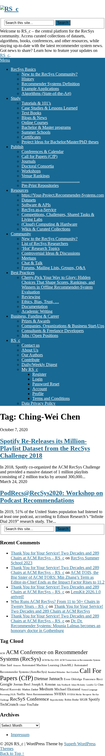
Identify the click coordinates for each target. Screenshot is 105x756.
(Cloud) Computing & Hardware (49, 224)
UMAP (22, 705)
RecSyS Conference (29, 699)
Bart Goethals (72, 672)
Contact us (31, 345)
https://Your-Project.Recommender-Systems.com (63, 195)
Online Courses (35, 122)
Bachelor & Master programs (46, 127)
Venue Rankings (36, 175)
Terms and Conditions (51, 398)
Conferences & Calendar (43, 151)
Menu (5, 60)
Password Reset (45, 384)
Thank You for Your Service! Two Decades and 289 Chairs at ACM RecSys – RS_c (55, 555)
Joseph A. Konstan (44, 684)
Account (39, 388)
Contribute (31, 359)
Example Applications (40, 88)
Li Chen (98, 684)
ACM (2, 653)
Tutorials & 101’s (36, 103)
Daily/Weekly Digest (39, 364)
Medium (46, 689)
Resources (19, 190)
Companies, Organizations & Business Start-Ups (63, 326)
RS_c (4, 55)
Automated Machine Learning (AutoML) (47, 665)
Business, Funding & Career (35, 316)
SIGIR (84, 699)
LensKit (89, 685)
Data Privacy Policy (38, 403)
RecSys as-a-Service (39, 209)
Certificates (31, 137)
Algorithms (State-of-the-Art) (46, 93)
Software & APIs (36, 205)
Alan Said (6, 665)
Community (21, 234)
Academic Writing (37, 311)
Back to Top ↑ (12, 753)
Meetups (29, 258)
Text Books (31, 113)
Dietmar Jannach (48, 678)
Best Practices (22, 272)
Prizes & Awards (36, 321)
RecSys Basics (23, 69)
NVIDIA (60, 694)
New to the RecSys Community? (50, 74)
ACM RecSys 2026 (50, 660)
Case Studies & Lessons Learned (50, 108)
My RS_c (30, 369)
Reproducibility (57, 700)
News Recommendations (39, 694)
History (28, 79)
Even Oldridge (73, 679)
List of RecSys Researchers (45, 243)
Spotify (94, 699)
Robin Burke (72, 699)
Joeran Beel (21, 684)
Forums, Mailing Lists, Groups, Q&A (54, 267)
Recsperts (87, 694)
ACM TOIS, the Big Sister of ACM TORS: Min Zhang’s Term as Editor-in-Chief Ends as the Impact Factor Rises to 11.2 (57, 577)
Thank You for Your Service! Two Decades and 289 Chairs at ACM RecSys (57, 608)
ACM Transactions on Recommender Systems (80, 660)
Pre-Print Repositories (40, 185)
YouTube (32, 705)
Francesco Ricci (93, 679)
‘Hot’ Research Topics (41, 248)
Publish (17, 146)
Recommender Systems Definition (51, 83)
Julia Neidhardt (63, 685)
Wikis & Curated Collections (46, 229)
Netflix (21, 694)
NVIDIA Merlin (74, 694)
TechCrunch (9, 704)
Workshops (31, 171)
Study (16, 98)
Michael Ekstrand (67, 689)
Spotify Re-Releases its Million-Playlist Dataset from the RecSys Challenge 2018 (45, 448)
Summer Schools (36, 132)
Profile (38, 393)
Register (39, 374)
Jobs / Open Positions (40, 335)
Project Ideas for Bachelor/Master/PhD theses (60, 142)
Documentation (35, 306)
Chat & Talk (32, 263)
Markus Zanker (30, 689)
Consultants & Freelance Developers (53, 330)
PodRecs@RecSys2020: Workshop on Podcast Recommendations (51, 496)
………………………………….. (51, 180)
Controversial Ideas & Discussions (51, 253)
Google (6, 684)
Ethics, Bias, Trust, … (40, 301)
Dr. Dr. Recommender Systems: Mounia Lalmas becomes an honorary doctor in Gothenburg (55, 626)
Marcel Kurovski (10, 689)
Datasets (29, 200)
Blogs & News (34, 117)
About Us (30, 350)
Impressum (20, 734)
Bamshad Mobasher (56, 672)
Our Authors (32, 355)
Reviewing (31, 296)
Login (37, 379)
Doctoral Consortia (38, 166)
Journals (29, 161)
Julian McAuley (78, 685)
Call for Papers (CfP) (39, 156)
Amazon (17, 665)
